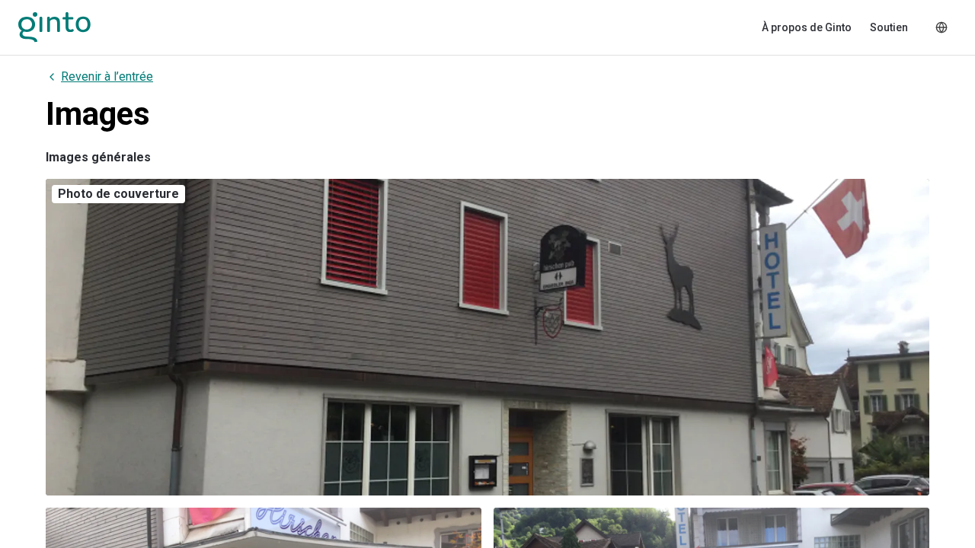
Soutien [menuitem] (889, 27)
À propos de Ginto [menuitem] (807, 27)
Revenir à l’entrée (107, 76)
